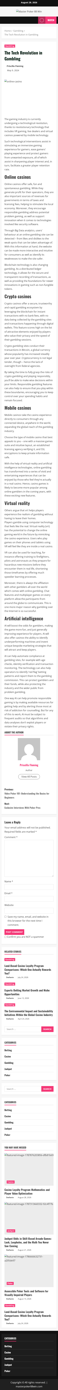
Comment (11, 837)
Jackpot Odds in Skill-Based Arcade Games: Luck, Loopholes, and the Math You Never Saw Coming (28, 1242)
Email (8, 893)
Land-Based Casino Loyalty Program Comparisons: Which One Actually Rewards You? (27, 969)
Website (9, 905)
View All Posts (29, 776)
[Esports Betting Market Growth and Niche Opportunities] (29, 984)
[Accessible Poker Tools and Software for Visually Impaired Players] (29, 1271)
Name (8, 881)
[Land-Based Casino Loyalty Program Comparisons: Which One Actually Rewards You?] (29, 959)
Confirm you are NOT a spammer (25, 936)
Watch (51, 20)
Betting (8, 1050)
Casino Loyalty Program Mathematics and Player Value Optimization (27, 1191)
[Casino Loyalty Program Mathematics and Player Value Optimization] (29, 1169)
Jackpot (8, 1069)
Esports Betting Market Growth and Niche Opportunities (27, 992)
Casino (7, 1056)
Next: (22, 805)
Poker (7, 1075)
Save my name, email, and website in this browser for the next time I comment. (28, 920)
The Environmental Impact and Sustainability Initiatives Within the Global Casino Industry (28, 1013)
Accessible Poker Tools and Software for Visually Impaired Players (26, 1293)
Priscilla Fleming (15, 66)
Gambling (9, 46)
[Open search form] (34, 20)
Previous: (26, 793)
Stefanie (10, 977)
